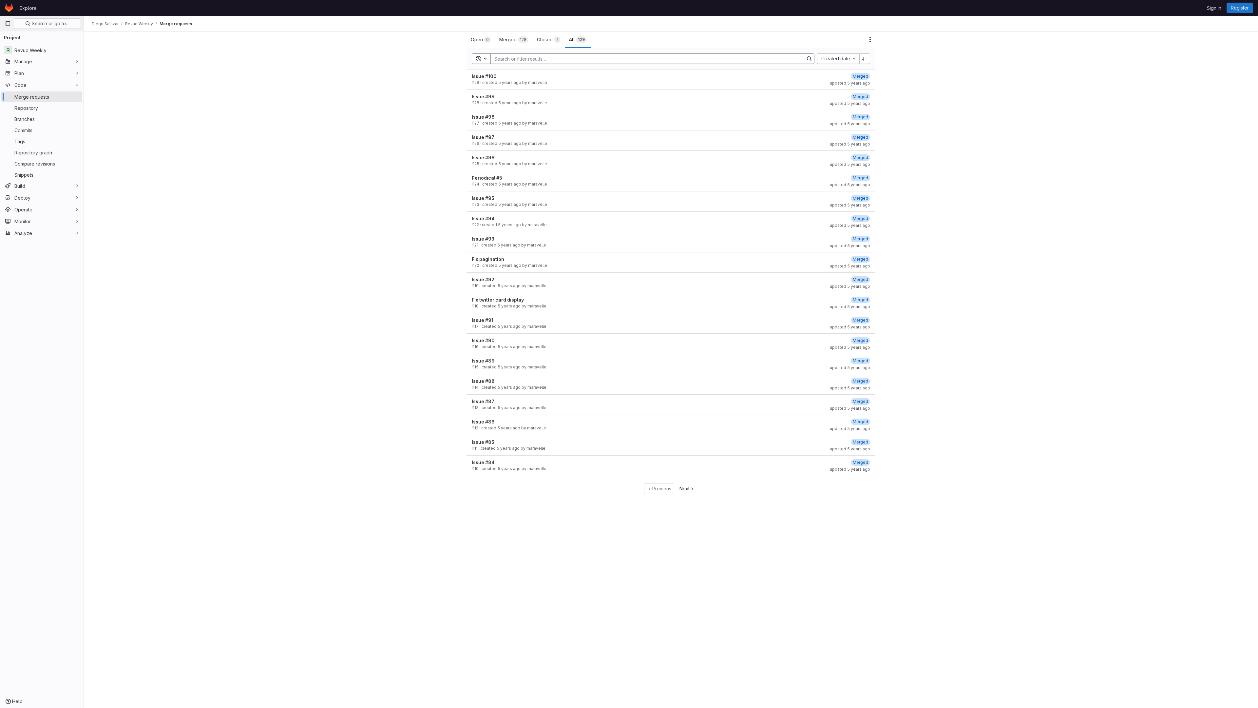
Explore (28, 8)
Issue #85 (483, 442)
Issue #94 (483, 218)
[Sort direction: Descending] (865, 58)
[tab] (481, 39)
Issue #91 (482, 320)
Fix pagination (488, 259)
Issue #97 (483, 137)
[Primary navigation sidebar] (8, 23)
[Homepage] (9, 8)
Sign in (1214, 8)
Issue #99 (483, 96)
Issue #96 (483, 157)
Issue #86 (483, 421)
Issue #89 (483, 361)
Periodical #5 (487, 178)
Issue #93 (483, 239)
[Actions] (870, 39)
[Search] (809, 58)
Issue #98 (483, 117)
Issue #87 (483, 401)
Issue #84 (483, 462)
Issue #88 (483, 381)
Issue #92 (483, 279)
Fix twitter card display (498, 300)
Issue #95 (483, 198)
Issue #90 (483, 340)
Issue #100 (484, 76)
